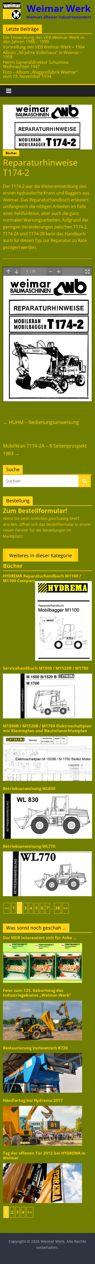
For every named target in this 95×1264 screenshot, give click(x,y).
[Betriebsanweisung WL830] (47, 793)
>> (65, 908)
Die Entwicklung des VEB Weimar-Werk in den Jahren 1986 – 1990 (43, 39)
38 (57, 908)
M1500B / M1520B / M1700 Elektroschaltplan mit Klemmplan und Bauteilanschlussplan (47, 728)
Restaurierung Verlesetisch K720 (35, 1048)
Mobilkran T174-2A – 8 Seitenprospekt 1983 (45, 450)
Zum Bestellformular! (35, 510)
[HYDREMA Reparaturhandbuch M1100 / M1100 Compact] (63, 581)
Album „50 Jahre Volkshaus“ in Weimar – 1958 (42, 55)
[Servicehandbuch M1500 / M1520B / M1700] (47, 673)
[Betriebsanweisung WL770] (47, 851)
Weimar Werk (59, 8)
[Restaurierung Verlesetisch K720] (42, 1052)
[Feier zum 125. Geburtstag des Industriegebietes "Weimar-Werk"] (42, 1000)
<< (6, 908)
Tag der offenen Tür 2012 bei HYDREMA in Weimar (44, 1155)
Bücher (11, 153)
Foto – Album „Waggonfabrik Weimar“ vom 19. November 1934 (40, 74)
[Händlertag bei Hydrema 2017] (42, 1105)
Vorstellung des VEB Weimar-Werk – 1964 (44, 47)
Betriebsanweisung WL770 (29, 846)
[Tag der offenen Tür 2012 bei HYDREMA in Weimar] (42, 1163)
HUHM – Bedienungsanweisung (41, 422)
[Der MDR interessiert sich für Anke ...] (42, 942)
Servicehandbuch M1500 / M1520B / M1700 (45, 668)
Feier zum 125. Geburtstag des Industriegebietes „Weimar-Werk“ (37, 993)
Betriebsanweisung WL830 (29, 788)
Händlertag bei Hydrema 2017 (33, 1100)
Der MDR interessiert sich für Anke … (40, 937)
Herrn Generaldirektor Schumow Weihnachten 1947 (35, 64)
